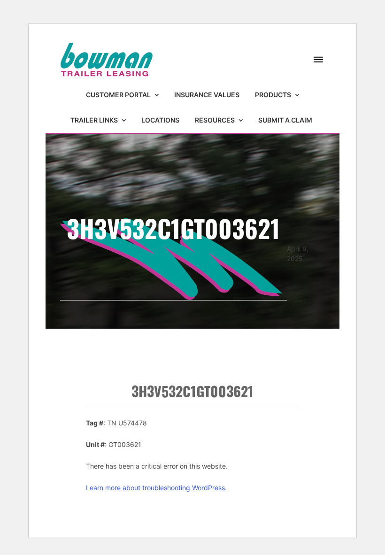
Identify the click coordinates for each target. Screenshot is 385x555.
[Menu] (318, 60)
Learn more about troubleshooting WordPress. (156, 488)
